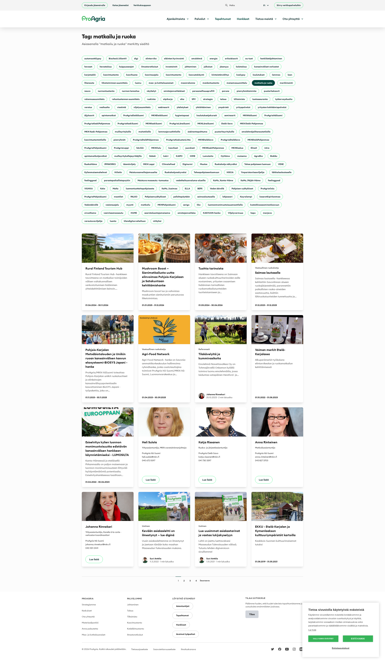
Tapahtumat (223, 19)
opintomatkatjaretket (95, 156)
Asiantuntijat (182, 606)
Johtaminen (133, 604)
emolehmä (196, 58)
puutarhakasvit (272, 91)
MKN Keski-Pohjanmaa (95, 131)
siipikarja (168, 99)
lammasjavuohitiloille (169, 131)
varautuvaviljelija (93, 221)
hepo (253, 213)
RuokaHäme (90, 164)
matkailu (145, 204)
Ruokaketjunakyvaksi (175, 172)
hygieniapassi (182, 115)
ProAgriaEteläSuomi (133, 115)
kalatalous (241, 66)
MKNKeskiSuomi (154, 123)
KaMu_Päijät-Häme (250, 180)
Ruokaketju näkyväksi (226, 164)
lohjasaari (227, 196)
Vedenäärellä (91, 204)
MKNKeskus (237, 148)
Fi (264, 5)
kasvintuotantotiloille (95, 139)
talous (223, 99)
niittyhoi (157, 221)
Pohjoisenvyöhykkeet (155, 196)
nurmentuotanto (106, 91)
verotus (88, 107)
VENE (281, 164)
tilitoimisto (239, 99)
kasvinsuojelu (151, 74)
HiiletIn (118, 172)
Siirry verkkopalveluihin (289, 5)
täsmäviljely (129, 164)
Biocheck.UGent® (118, 58)
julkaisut (208, 66)
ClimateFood (168, 164)
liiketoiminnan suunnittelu (115, 83)
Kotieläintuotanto (135, 628)
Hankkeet (243, 19)
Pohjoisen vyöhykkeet (242, 188)
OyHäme (225, 156)
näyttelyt (151, 91)
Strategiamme (89, 604)
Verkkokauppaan (142, 5)
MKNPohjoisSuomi (167, 204)
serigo (186, 204)
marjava (267, 213)
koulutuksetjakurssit (207, 115)
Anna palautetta (90, 628)
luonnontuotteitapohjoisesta (140, 188)
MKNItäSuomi (250, 115)
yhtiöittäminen (203, 107)
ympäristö (223, 107)
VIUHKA (88, 188)
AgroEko (258, 156)
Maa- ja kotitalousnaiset (93, 634)
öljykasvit (89, 115)
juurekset (190, 148)
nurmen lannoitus (130, 91)
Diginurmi (187, 164)
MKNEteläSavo (205, 139)
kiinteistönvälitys (220, 74)
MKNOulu (156, 148)
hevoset (88, 66)
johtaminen (190, 66)
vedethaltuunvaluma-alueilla (191, 180)
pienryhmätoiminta (246, 91)
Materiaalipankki (90, 622)
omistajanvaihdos (187, 213)
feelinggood (90, 180)
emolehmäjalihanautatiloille (256, 131)
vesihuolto (104, 107)
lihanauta (89, 83)
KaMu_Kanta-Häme (223, 180)
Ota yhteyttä (88, 616)
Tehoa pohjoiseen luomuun (257, 164)
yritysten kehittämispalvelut (272, 107)
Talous (130, 610)
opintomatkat (109, 115)
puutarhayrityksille (224, 131)
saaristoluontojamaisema (157, 213)
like (198, 204)
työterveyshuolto (283, 99)
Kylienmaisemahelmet (95, 172)
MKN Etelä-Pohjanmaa (251, 123)
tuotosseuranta (260, 99)
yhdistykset (182, 107)
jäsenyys (224, 66)
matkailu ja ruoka (263, 83)
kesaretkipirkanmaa (270, 196)
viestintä (121, 107)
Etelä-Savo (227, 123)
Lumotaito (208, 156)
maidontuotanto (211, 83)
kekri (165, 156)
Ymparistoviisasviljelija (252, 172)
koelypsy (240, 74)
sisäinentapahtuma (197, 131)
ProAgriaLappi (121, 148)
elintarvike (151, 58)
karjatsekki (90, 74)
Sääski (152, 156)
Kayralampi (246, 196)
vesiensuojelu (112, 204)
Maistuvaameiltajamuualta (143, 172)
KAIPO (179, 156)
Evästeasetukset (340, 648)
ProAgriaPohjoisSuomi (95, 148)
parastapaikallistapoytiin (117, 180)
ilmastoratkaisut (149, 66)
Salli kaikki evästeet (323, 639)
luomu (138, 83)
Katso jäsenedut (120, 5)
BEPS (199, 188)
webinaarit (163, 107)
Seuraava (205, 580)
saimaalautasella (206, 196)
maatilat (118, 196)
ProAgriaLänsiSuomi (179, 123)
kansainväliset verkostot (266, 66)
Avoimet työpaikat (185, 634)
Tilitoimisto (132, 616)
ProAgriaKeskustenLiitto (178, 139)
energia (213, 58)
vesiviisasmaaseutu (113, 213)
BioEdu (273, 156)
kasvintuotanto (111, 74)
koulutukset (259, 74)
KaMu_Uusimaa (169, 188)
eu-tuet (249, 58)
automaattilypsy (92, 58)
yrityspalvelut (243, 107)
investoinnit (171, 66)
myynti (129, 204)
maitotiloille (145, 131)
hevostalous (106, 66)
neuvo (87, 91)
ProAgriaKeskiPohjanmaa (97, 123)
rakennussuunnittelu (94, 99)
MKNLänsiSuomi (205, 123)
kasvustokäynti (196, 74)
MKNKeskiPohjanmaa (213, 148)
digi (136, 58)
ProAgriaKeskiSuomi (128, 123)
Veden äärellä (217, 188)
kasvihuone (131, 74)
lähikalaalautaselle (281, 172)
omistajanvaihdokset (174, 91)
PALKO (134, 196)
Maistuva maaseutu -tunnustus (153, 180)
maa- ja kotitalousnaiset (161, 83)
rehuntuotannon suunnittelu (126, 99)
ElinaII (254, 148)
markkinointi (286, 83)
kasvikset (173, 148)
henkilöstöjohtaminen (271, 58)
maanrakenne (188, 83)
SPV (194, 99)
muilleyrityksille (123, 131)
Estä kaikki (358, 639)
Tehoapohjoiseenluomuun (206, 172)
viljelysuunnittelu (142, 107)
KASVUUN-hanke (211, 213)
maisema (242, 156)
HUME (134, 213)
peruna (225, 91)
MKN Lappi (148, 164)
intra (266, 148)
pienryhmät (119, 139)
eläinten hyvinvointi (174, 58)
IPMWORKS (110, 164)
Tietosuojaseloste (139, 649)
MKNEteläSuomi (159, 115)
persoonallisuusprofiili (203, 91)
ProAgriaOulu (267, 188)
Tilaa (252, 614)
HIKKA (230, 172)
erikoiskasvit (231, 58)
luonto (113, 221)
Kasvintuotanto (134, 622)
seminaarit (229, 115)
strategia (208, 99)
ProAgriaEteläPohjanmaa (146, 139)
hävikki (140, 148)
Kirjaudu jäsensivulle (94, 5)
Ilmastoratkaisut (135, 634)
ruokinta (151, 99)
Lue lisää (312, 630)
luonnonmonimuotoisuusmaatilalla (225, 204)
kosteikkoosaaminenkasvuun (264, 204)
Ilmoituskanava (188, 649)
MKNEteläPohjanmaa (258, 139)
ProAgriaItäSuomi (273, 115)
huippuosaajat (126, 66)
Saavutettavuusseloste (164, 649)
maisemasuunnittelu (237, 83)
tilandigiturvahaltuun (135, 221)
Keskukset (87, 610)
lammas (276, 74)
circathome (90, 213)
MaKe (115, 188)
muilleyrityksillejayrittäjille (128, 156)
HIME (192, 156)
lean (290, 74)
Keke (102, 188)
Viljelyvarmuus (235, 213)
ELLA (187, 188)
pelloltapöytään (181, 196)
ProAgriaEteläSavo (230, 139)
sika (182, 99)
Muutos (203, 164)
